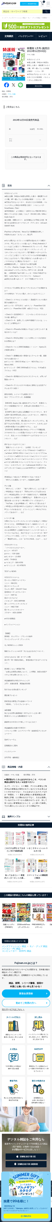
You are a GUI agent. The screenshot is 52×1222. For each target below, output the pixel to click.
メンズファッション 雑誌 (17, 18)
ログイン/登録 (29, 4)
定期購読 (9, 36)
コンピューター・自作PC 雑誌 (16, 951)
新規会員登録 (26, 993)
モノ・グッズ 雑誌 (34, 18)
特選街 (44, 18)
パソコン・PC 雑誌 (11, 949)
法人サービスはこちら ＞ (13, 1009)
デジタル (10, 140)
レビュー (43, 36)
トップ (4, 18)
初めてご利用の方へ (26, 1003)
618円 (32, 129)
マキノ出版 (12, 94)
